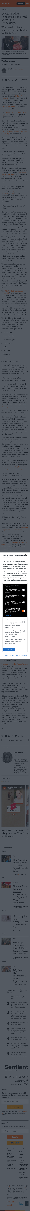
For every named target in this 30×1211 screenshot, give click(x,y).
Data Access (15, 655)
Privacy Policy (24, 655)
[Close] (26, 555)
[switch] (23, 590)
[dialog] (15, 605)
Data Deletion (5, 655)
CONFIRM (9, 649)
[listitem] (15, 586)
